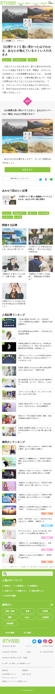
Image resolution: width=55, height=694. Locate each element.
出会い (27, 617)
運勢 (10, 617)
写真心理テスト (37, 591)
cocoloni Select (47, 646)
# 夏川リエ (32, 60)
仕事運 (45, 611)
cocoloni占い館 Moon (9, 652)
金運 (27, 611)
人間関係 (45, 617)
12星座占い (20, 586)
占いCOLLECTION (46, 652)
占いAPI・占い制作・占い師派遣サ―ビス (16, 663)
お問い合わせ (26, 674)
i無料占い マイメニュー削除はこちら (14, 681)
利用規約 (25, 670)
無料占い (8, 586)
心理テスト (8, 591)
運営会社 (5, 670)
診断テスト (22, 591)
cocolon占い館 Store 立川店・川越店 (14, 658)
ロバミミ (29, 646)
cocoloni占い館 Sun (9, 646)
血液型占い (34, 586)
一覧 (51, 605)
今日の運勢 (9, 633)
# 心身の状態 (43, 213)
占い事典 (27, 633)
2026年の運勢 (10, 596)
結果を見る (27, 170)
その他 (8, 41)
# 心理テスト (7, 217)
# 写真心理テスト (20, 60)
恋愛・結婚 (9, 611)
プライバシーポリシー (9, 678)
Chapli (28, 652)
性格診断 (9, 623)
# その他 (18, 217)
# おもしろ (6, 60)
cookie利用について (9, 674)
